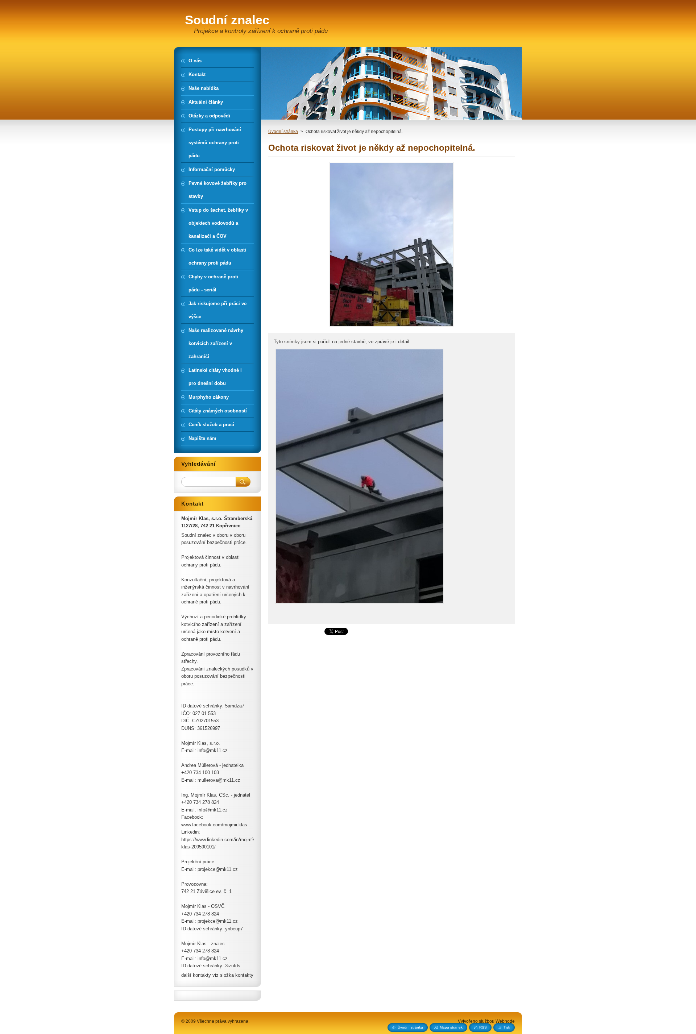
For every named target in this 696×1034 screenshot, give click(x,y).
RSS (483, 1027)
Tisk (507, 1027)
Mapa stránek (451, 1027)
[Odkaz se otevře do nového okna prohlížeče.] (391, 326)
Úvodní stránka (283, 131)
